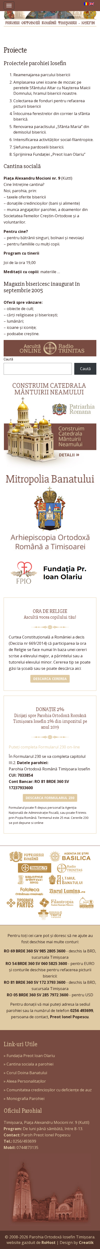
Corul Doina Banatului (27, 1072)
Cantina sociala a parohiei (30, 1064)
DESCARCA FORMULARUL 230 (50, 797)
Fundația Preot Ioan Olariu (31, 1055)
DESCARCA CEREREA (50, 678)
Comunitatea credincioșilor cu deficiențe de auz (49, 1090)
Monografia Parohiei (25, 1098)
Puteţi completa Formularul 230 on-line (44, 747)
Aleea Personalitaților (26, 1081)
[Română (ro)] (86, 3)
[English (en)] (92, 3)
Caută (8, 359)
